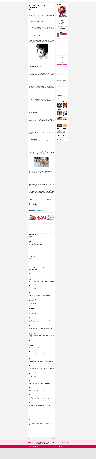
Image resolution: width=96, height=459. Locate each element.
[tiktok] (58, 36)
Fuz (31, 279)
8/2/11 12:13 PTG (32, 280)
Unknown (32, 345)
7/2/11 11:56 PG (31, 242)
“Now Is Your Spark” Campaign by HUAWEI (64, 135)
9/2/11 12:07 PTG (32, 346)
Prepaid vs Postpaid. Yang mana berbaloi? (32, 221)
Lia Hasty (31, 254)
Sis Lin (59, 87)
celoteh (34, 4)
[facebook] (58, 34)
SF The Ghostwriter (59, 95)
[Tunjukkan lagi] (44, 210)
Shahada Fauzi (32, 234)
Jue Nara (31, 241)
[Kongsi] (53, 9)
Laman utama (30, 4)
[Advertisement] (22, 453)
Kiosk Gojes (58, 98)
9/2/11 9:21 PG (31, 340)
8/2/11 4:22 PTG (32, 300)
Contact (59, 446)
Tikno (58, 88)
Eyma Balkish (60, 89)
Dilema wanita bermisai (65, 107)
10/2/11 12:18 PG (32, 373)
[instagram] (66, 34)
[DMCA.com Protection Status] (62, 29)
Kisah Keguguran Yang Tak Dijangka (59, 122)
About (56, 446)
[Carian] (67, 1)
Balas (29, 232)
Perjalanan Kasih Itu (65, 115)
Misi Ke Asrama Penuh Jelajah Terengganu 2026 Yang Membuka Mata (59, 108)
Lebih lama (53, 438)
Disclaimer (62, 446)
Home (53, 446)
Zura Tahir (32, 265)
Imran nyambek (33, 229)
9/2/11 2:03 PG (31, 334)
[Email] (42, 210)
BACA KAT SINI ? (62, 24)
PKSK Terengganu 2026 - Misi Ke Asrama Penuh (59, 135)
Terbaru (29, 438)
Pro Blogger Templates (31, 447)
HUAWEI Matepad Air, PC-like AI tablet (59, 128)
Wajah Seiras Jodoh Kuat (64, 121)
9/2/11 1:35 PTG (32, 351)
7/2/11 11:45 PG (31, 235)
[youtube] (63, 34)
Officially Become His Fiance (59, 115)
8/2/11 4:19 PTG (32, 285)
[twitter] (61, 34)
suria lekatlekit (32, 333)
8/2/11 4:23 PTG (32, 309)
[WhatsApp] (40, 210)
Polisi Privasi (66, 446)
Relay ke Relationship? (64, 128)
